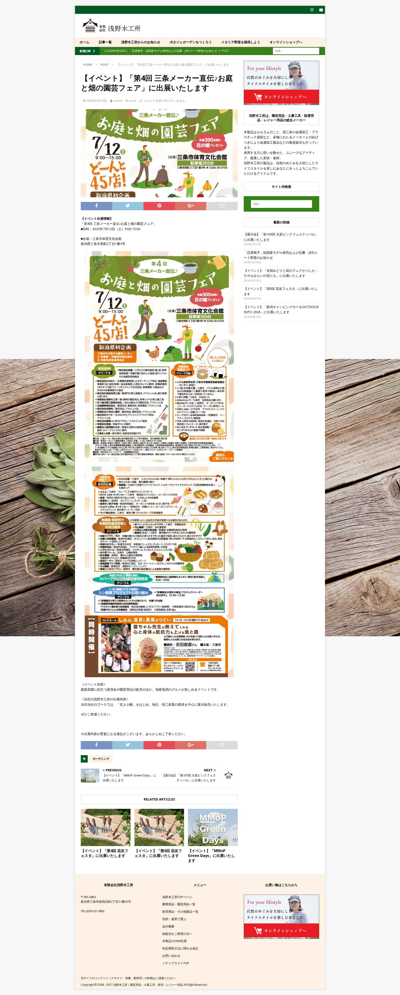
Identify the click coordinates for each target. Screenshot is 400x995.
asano (117, 101)
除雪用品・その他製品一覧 (180, 911)
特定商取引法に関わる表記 (180, 948)
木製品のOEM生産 (174, 941)
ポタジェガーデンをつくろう (191, 42)
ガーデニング (101, 759)
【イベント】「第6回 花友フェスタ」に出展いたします (158, 853)
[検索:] (296, 51)
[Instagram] (312, 10)
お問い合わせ (171, 956)
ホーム (84, 42)
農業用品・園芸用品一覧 (178, 904)
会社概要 (168, 926)
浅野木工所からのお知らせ (140, 42)
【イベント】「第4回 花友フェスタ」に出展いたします (104, 853)
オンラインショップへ (286, 42)
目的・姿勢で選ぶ (174, 919)
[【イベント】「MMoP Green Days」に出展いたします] (213, 827)
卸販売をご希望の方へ (177, 934)
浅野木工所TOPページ (177, 897)
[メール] (321, 10)
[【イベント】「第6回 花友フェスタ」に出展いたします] (159, 827)
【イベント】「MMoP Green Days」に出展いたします (211, 855)
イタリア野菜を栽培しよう (240, 42)
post (133, 101)
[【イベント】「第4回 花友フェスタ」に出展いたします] (106, 827)
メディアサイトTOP (175, 963)
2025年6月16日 (97, 101)
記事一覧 (105, 42)
